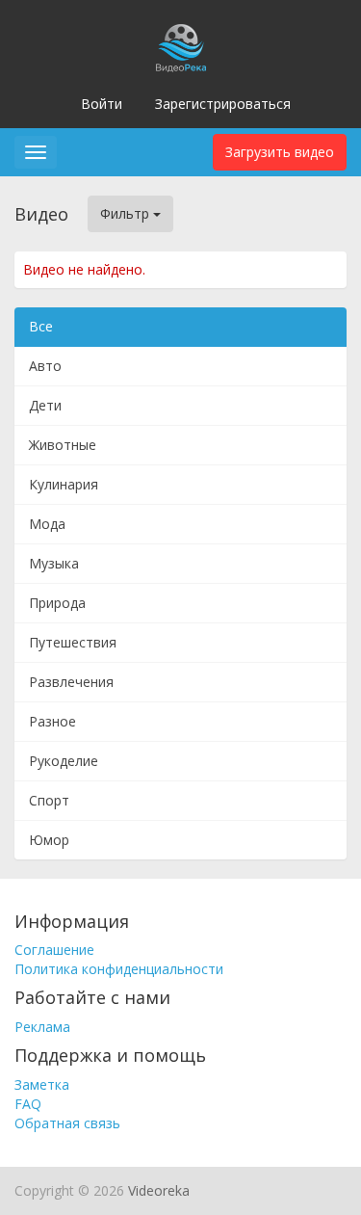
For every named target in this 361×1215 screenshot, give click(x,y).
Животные (62, 445)
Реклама (42, 1026)
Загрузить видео (279, 152)
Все (41, 326)
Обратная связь (67, 1123)
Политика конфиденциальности (118, 969)
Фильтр (126, 213)
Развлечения (71, 682)
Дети (45, 405)
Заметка (41, 1084)
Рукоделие (63, 761)
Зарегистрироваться (223, 103)
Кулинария (63, 484)
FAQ (27, 1104)
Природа (57, 603)
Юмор (49, 840)
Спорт (49, 800)
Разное (52, 721)
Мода (47, 524)
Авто (45, 366)
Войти (101, 103)
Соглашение (54, 949)
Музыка (54, 563)
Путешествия (72, 642)
